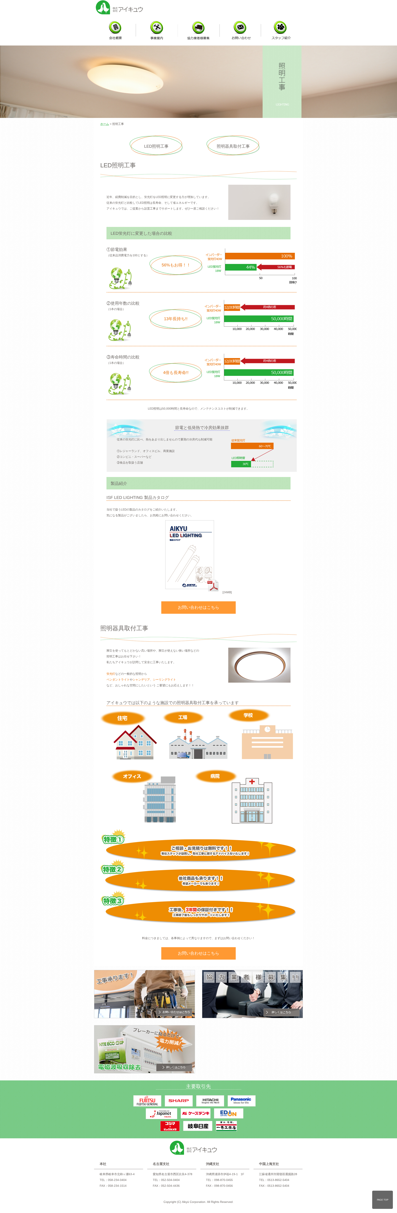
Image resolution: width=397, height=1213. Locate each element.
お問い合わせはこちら (198, 607)
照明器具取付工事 (233, 146)
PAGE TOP (382, 1200)
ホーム (104, 124)
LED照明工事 (156, 146)
